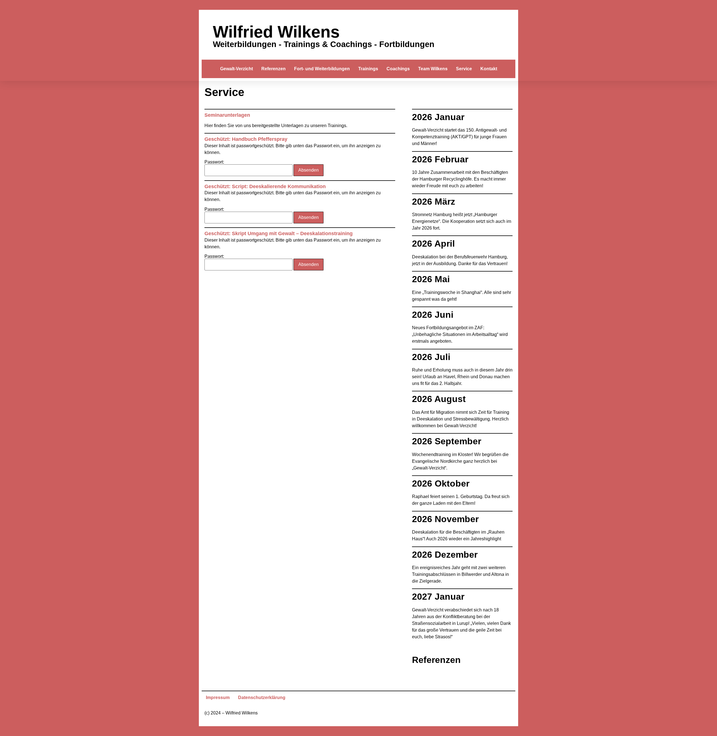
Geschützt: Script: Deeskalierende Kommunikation (265, 186)
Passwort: (214, 162)
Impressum (218, 697)
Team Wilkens (433, 68)
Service (464, 68)
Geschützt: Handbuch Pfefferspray (245, 139)
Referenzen (273, 68)
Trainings (368, 68)
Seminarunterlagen (227, 115)
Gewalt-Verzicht (236, 68)
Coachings (398, 68)
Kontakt (488, 68)
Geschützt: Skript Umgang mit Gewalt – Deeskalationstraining (278, 233)
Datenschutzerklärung (261, 697)
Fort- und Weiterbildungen (322, 68)
